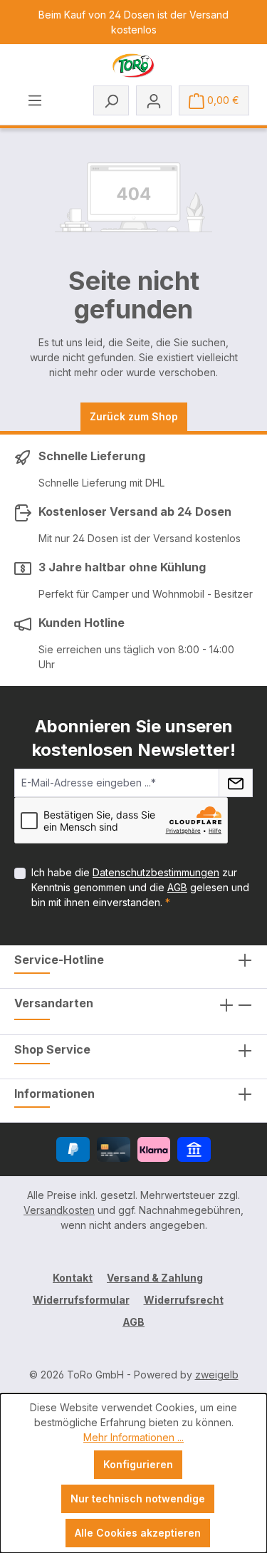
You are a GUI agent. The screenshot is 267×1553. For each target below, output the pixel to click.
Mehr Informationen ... (133, 1437)
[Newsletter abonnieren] (236, 783)
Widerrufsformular (81, 1300)
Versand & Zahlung (155, 1278)
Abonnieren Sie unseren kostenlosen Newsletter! (134, 738)
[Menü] (35, 99)
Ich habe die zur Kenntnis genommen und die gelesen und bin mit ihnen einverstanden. (140, 887)
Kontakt (73, 1278)
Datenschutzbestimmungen (156, 872)
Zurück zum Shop (134, 416)
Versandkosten (59, 1210)
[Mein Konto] (154, 100)
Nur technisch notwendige (137, 1498)
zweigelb (217, 1374)
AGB (177, 887)
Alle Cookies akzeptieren (138, 1533)
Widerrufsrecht (184, 1300)
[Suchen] (111, 100)
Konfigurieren (138, 1464)
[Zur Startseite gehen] (133, 65)
